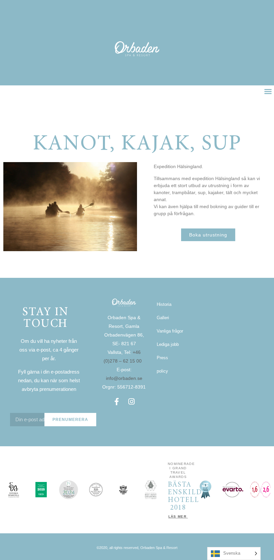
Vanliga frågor (170, 331)
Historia (164, 304)
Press (162, 357)
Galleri (163, 317)
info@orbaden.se (124, 378)
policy (162, 371)
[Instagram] (131, 401)
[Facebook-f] (116, 401)
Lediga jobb (168, 344)
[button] (268, 91)
